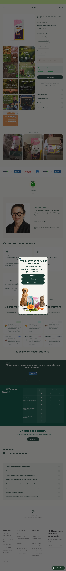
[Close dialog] (20, 258)
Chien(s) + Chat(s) (33, 283)
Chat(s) (33, 279)
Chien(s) (33, 275)
